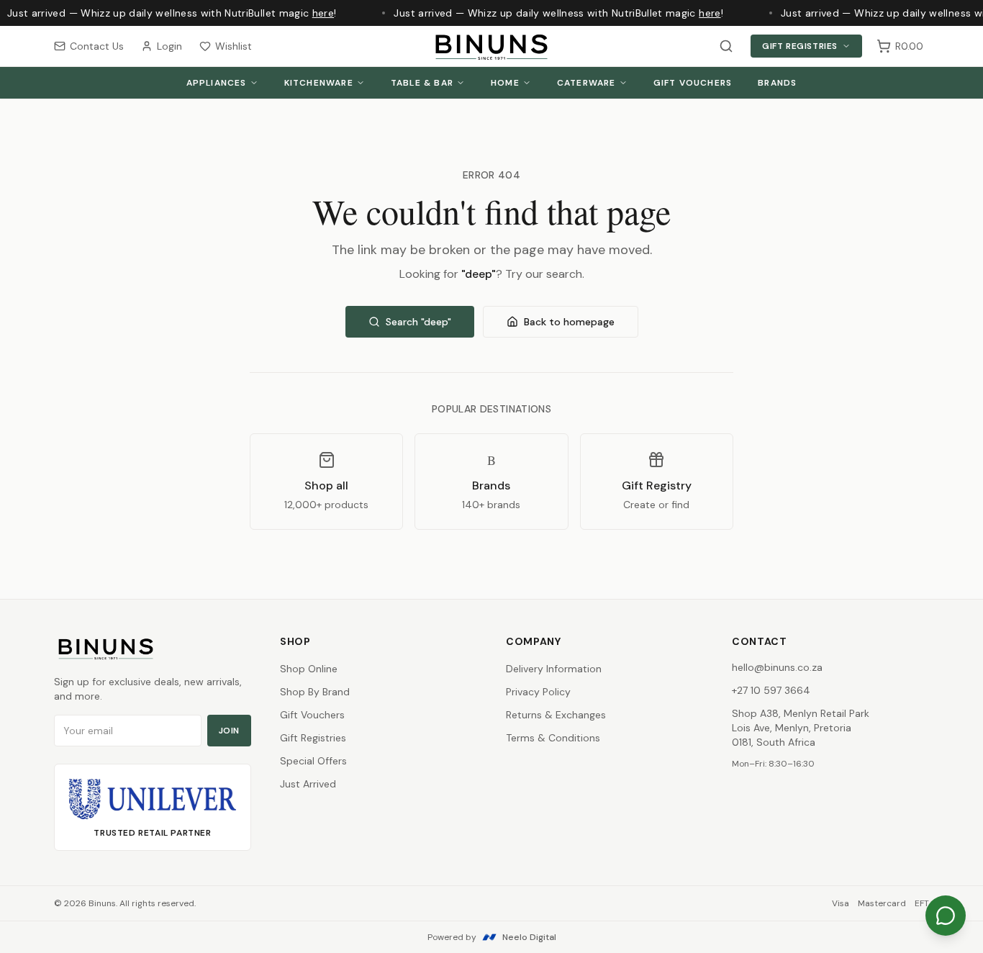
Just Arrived (308, 783)
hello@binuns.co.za (777, 667)
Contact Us (97, 46)
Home (505, 83)
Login (169, 46)
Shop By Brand (315, 691)
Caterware (586, 83)
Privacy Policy (538, 691)
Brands (777, 83)
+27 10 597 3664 (771, 690)
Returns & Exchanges (556, 714)
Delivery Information (554, 668)
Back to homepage (569, 321)
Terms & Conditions (553, 737)
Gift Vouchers (693, 83)
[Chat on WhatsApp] (945, 915)
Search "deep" (418, 321)
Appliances (216, 83)
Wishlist (233, 46)
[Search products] (726, 46)
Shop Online (309, 668)
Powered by (491, 937)
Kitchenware (318, 83)
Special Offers (313, 760)
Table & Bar (422, 83)
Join (229, 730)
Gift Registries (800, 46)
